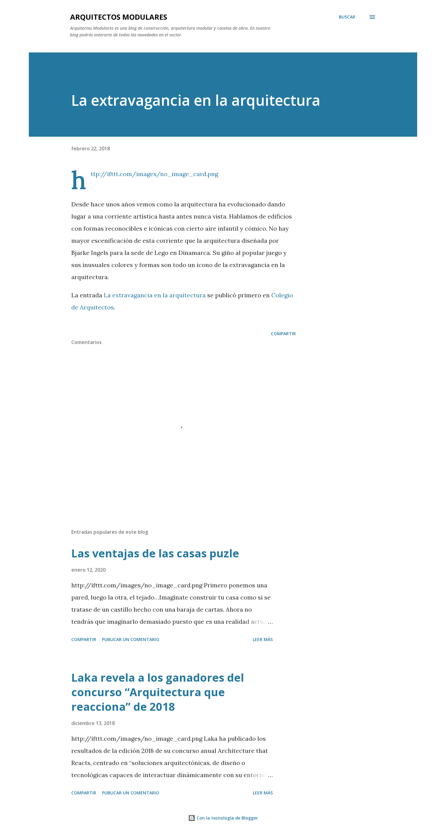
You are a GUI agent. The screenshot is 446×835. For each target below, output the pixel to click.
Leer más (263, 639)
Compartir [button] (283, 333)
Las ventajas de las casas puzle (155, 553)
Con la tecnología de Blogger (226, 818)
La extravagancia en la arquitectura (155, 295)
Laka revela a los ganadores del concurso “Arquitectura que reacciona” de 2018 (157, 692)
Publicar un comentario (130, 639)
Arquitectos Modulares (118, 17)
